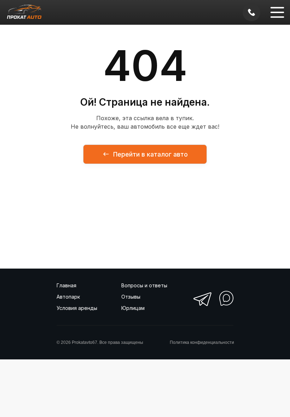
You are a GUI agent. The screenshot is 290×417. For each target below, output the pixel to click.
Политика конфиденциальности (202, 342)
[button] (277, 12)
